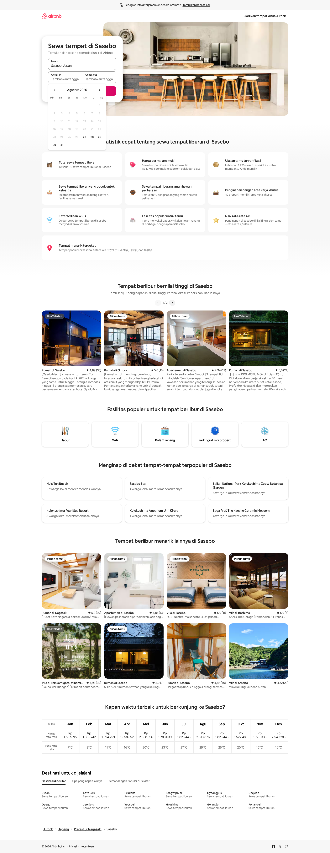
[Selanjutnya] (172, 303)
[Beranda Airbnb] (51, 16)
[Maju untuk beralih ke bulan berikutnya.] (99, 90)
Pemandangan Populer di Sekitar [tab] (129, 781)
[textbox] (65, 79)
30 (54, 145)
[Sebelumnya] (158, 303)
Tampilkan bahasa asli (196, 5)
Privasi (73, 846)
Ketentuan (87, 846)
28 (92, 137)
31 (61, 145)
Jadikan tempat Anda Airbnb (265, 16)
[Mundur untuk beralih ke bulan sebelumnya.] (55, 90)
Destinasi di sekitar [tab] (54, 781)
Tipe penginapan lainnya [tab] (87, 781)
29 (99, 137)
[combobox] (82, 65)
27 (84, 137)
